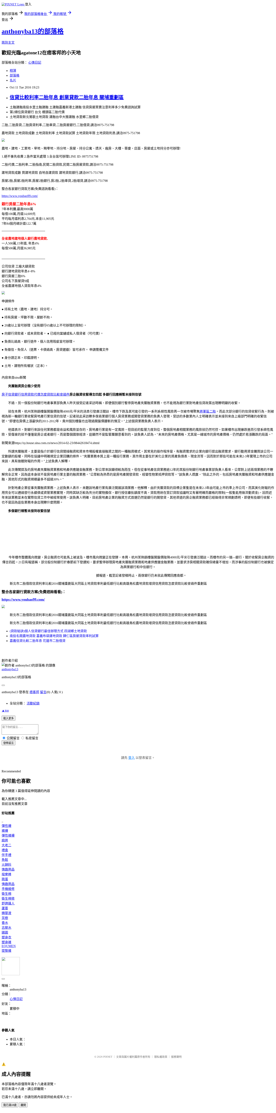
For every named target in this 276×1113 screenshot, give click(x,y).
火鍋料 (6, 864)
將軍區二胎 (208, 411)
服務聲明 (176, 1056)
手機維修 (8, 889)
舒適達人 (8, 903)
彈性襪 (6, 826)
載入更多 (8, 718)
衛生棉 (6, 893)
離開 (23, 1105)
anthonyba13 (10, 669)
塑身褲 (6, 942)
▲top (5, 710)
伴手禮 (6, 855)
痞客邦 (34, 692)
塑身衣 (6, 937)
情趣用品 (8, 869)
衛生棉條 (8, 898)
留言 (43, 692)
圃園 (5, 932)
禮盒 (5, 850)
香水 (5, 923)
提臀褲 (6, 950)
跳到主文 (8, 42)
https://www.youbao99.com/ (20, 196)
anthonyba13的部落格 (33, 31)
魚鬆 (5, 859)
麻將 (5, 840)
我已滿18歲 (10, 1105)
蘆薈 (5, 908)
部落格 (14, 75)
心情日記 (34, 62)
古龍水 (6, 927)
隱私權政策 (160, 1056)
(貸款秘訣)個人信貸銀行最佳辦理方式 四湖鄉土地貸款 (48, 631)
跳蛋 (5, 879)
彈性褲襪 (8, 835)
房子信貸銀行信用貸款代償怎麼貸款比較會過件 (36, 394)
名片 (13, 80)
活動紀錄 (33, 703)
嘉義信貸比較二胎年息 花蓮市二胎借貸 (37, 640)
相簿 (13, 70)
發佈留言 (8, 742)
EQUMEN (9, 946)
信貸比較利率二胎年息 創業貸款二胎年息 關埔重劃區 (67, 97)
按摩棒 (6, 874)
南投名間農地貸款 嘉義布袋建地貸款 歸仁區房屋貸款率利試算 (54, 636)
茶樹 (5, 918)
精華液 (6, 913)
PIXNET (107, 1056)
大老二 (6, 845)
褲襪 (5, 830)
